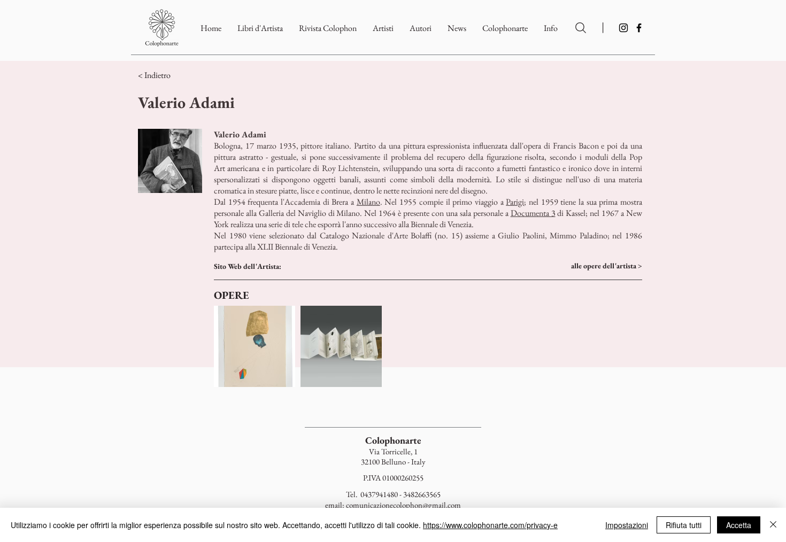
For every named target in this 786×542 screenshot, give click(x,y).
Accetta (738, 525)
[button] (505, 28)
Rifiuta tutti (684, 525)
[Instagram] (623, 28)
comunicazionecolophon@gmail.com (403, 505)
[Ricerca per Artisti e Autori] (580, 27)
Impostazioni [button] (626, 525)
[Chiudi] (773, 524)
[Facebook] (639, 28)
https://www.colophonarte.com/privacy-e (490, 525)
